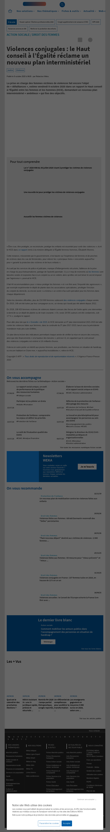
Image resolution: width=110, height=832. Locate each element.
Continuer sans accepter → (86, 799)
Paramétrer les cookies (49, 823)
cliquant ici (73, 815)
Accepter (67, 823)
